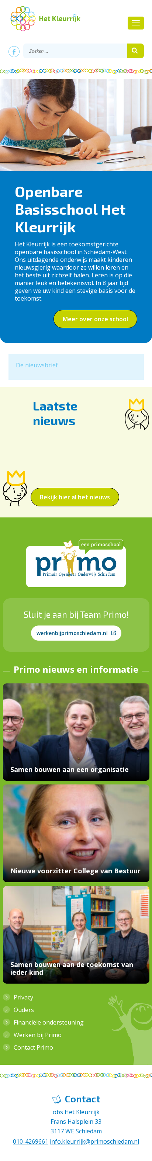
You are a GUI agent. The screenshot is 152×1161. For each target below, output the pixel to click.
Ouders (24, 1010)
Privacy (23, 997)
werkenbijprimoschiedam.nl (72, 633)
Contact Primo (33, 1047)
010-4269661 (30, 1141)
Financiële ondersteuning (49, 1022)
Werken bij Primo (38, 1035)
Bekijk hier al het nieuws (75, 497)
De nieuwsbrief (37, 365)
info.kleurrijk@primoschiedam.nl (94, 1141)
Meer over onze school (95, 319)
